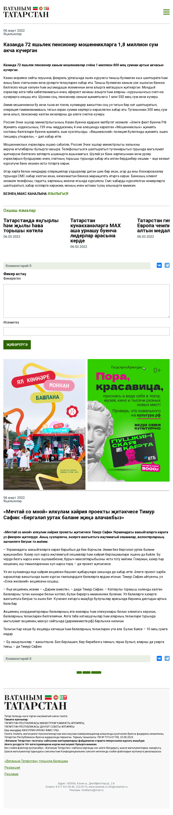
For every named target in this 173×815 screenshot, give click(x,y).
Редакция (12, 767)
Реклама (11, 774)
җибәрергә (17, 345)
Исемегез (11, 322)
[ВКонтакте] (159, 265)
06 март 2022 (14, 30)
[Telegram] (167, 265)
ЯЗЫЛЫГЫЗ (57, 194)
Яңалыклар (12, 34)
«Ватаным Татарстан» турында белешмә (36, 761)
